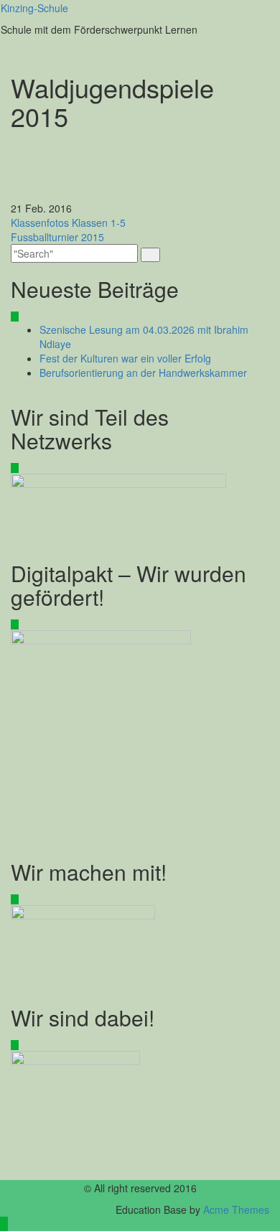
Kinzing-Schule (34, 8)
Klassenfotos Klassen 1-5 (68, 222)
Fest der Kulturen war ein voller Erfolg (125, 358)
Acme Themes (236, 1209)
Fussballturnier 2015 (57, 237)
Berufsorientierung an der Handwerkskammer (143, 372)
